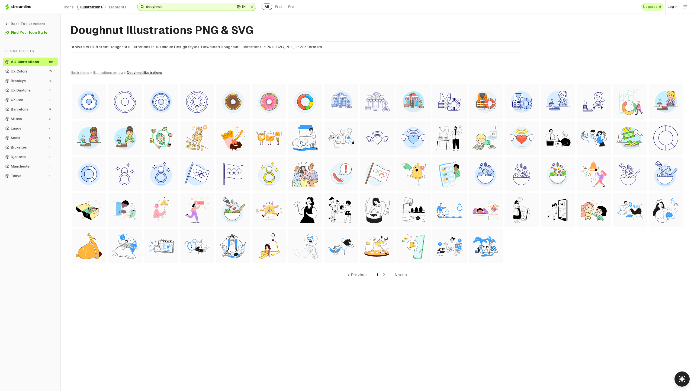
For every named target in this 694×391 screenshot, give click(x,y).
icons (69, 7)
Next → (401, 275)
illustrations (91, 7)
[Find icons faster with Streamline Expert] (682, 379)
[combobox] (188, 7)
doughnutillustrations (144, 73)
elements (118, 7)
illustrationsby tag (108, 73)
